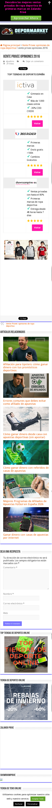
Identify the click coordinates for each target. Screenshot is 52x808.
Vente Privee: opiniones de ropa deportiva (20, 324)
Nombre (8, 594)
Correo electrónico (13, 603)
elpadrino (10, 61)
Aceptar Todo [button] (38, 799)
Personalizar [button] (32, 804)
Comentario (10, 567)
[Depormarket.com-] (26, 31)
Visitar (37, 123)
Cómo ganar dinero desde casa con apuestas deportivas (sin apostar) (25, 436)
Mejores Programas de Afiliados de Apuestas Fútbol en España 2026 (25, 503)
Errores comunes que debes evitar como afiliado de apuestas (24, 402)
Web (5, 613)
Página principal (11, 45)
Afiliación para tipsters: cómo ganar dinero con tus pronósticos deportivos (25, 367)
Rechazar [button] (19, 804)
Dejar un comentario (35, 61)
